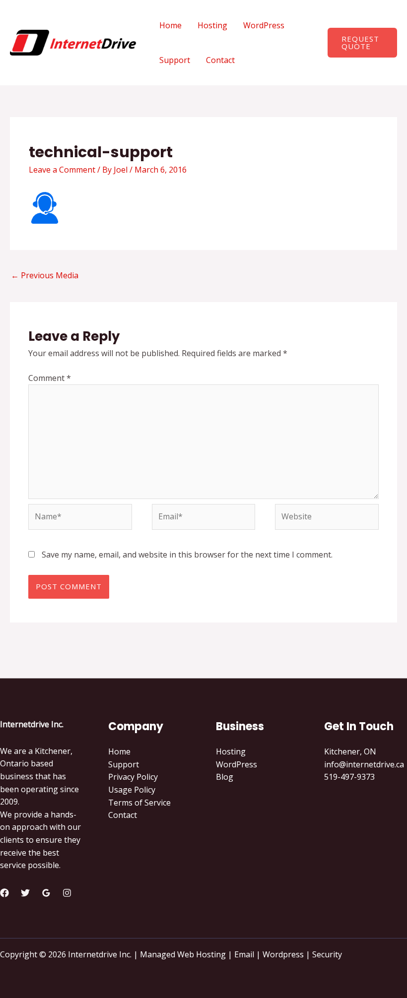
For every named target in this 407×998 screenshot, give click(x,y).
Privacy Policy (133, 776)
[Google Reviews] (46, 892)
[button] (362, 43)
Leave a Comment (62, 169)
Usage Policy (131, 789)
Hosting (212, 25)
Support (174, 60)
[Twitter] (25, 892)
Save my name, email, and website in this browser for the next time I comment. (187, 554)
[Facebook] (4, 892)
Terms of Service (139, 802)
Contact (220, 60)
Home (170, 25)
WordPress (263, 25)
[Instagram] (67, 892)
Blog (224, 776)
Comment (49, 378)
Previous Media (44, 275)
